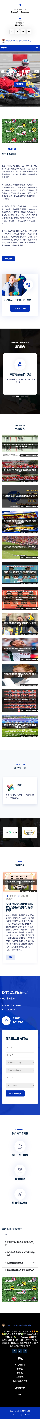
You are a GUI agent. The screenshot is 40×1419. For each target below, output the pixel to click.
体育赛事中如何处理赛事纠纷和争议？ (19, 1243)
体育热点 (20, 1369)
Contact (27, 1415)
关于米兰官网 (20, 1365)
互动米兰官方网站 (20, 1381)
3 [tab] (22, 396)
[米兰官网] (20, 40)
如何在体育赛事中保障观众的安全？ (20, 1270)
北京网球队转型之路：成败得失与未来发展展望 (19, 907)
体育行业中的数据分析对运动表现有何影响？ (20, 1254)
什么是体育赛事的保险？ (15, 1263)
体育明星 (13, 896)
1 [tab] (13, 396)
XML (20, 1394)
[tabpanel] (20, 373)
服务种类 (20, 1377)
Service (19, 1415)
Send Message (15, 1093)
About (12, 1415)
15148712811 (20, 25)
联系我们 (20, 84)
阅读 (10, 957)
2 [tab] (17, 396)
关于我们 (8, 259)
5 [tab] (20, 399)
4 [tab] (26, 396)
